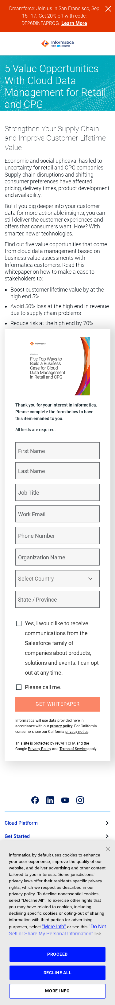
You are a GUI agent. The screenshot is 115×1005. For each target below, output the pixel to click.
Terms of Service (72, 749)
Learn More (74, 23)
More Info (57, 990)
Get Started (17, 836)
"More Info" (54, 926)
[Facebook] (35, 800)
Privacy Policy (39, 749)
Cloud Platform (21, 823)
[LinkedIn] (50, 800)
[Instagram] (80, 800)
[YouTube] (65, 800)
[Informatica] (57, 43)
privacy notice (76, 731)
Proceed (57, 954)
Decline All (58, 972)
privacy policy (61, 726)
